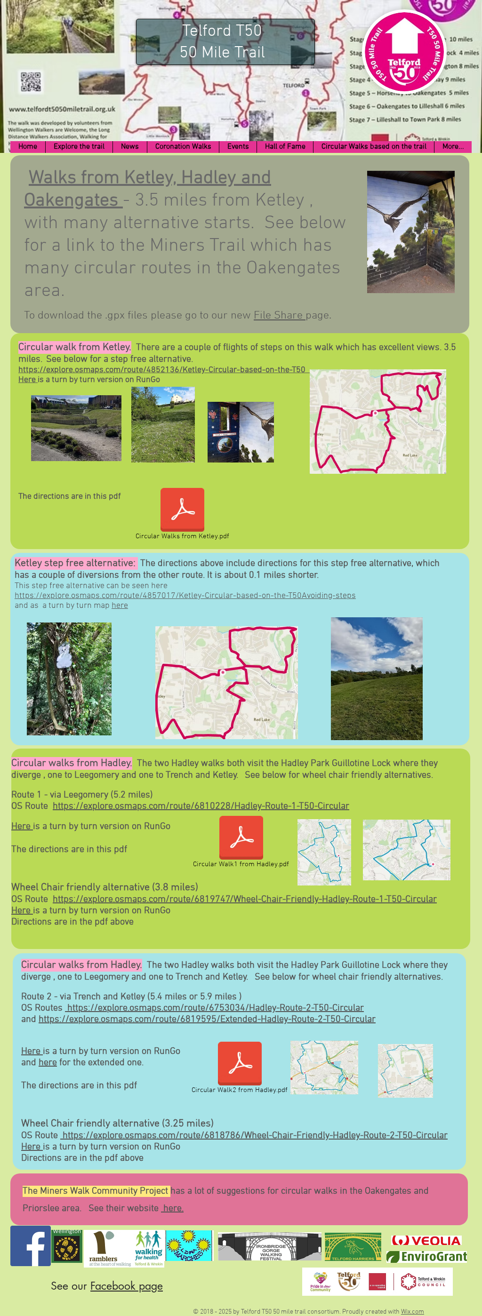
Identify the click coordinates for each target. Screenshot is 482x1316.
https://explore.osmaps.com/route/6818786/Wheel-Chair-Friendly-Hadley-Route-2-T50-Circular (254, 1135)
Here (28, 380)
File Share (279, 315)
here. (172, 1208)
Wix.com (412, 1312)
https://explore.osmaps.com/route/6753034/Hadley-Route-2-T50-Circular (214, 1008)
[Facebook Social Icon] (30, 1246)
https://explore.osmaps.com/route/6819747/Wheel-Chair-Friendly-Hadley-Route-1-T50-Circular (245, 899)
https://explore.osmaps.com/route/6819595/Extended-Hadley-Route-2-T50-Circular (207, 1019)
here (120, 606)
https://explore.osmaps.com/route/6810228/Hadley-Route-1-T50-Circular (201, 806)
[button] (78, 147)
